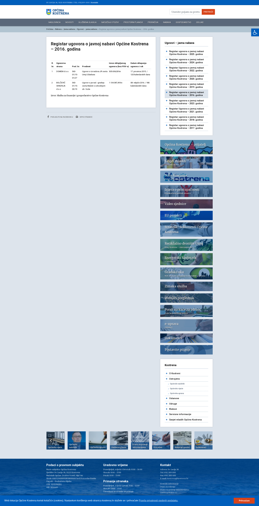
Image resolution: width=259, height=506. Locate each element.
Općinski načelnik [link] (177, 384)
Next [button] (208, 440)
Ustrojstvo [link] (174, 378)
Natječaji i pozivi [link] (110, 22)
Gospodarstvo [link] (183, 22)
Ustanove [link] (174, 398)
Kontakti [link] (94, 3)
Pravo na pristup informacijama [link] (174, 490)
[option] (55, 440)
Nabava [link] (167, 22)
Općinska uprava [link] (177, 393)
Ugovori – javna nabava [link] (87, 29)
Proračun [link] (153, 22)
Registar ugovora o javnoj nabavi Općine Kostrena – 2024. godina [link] (186, 61)
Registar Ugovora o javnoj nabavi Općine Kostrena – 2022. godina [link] (186, 69)
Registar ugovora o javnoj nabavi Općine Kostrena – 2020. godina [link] (186, 77)
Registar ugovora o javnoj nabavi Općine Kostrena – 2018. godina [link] (186, 118)
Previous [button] (51, 440)
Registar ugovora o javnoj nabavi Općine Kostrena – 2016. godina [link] (186, 94)
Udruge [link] (173, 403)
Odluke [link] (200, 22)
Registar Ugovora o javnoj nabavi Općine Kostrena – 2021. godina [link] (186, 110)
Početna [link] (49, 29)
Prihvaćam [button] (244, 500)
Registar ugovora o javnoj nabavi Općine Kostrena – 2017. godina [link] (186, 126)
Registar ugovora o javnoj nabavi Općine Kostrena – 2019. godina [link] (186, 85)
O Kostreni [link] (174, 373)
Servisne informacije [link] (180, 414)
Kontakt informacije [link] (169, 484)
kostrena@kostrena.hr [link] (177, 478)
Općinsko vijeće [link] (176, 389)
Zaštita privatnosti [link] (168, 492)
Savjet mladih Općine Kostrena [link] (185, 419)
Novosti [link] (69, 22)
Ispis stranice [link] (85, 117)
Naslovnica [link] (55, 22)
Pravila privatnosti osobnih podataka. (158, 500)
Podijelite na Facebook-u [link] (61, 117)
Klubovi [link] (173, 409)
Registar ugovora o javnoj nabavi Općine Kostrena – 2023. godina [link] (186, 102)
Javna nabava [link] (69, 29)
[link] (255, 32)
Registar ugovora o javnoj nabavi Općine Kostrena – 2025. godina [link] (186, 53)
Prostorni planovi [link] (133, 22)
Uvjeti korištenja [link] (167, 487)
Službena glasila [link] (88, 22)
